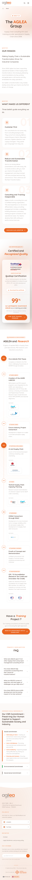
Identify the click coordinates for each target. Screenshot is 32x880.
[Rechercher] (24, 3)
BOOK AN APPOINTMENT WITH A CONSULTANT (15, 631)
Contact (5, 837)
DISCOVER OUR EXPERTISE (15, 230)
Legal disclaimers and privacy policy (13, 840)
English (16, 876)
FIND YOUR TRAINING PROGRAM (15, 317)
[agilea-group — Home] (6, 3)
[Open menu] (28, 3)
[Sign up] (28, 855)
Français (7, 876)
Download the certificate (17, 290)
